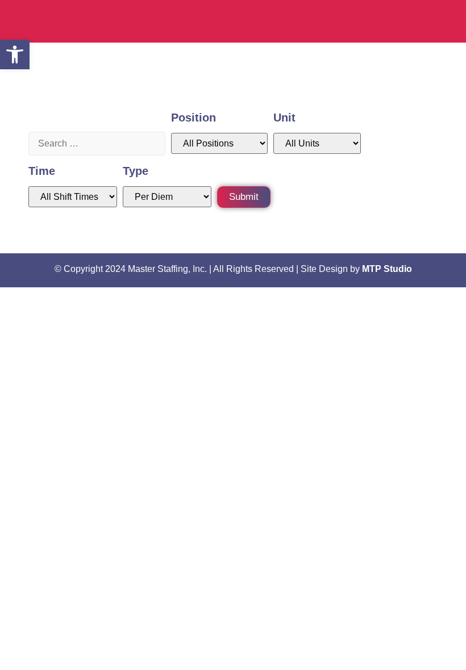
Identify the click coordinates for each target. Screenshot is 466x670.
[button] (15, 54)
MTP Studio (387, 269)
